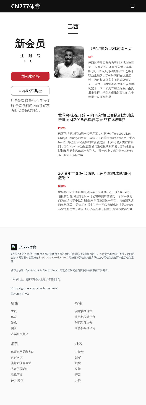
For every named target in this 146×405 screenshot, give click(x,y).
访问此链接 (30, 76)
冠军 (78, 357)
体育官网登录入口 (22, 352)
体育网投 (16, 357)
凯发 (78, 363)
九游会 (79, 352)
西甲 (90, 56)
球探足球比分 (83, 322)
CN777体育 (25, 6)
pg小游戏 (17, 380)
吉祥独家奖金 (30, 90)
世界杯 (62, 127)
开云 (78, 374)
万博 (78, 380)
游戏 (14, 322)
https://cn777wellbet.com (53, 257)
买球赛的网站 (83, 311)
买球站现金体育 (21, 363)
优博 (78, 369)
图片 (14, 328)
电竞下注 (16, 374)
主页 (14, 311)
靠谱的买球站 (19, 369)
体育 (14, 317)
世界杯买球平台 (85, 317)
